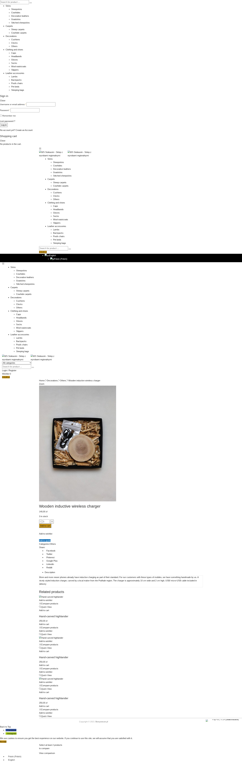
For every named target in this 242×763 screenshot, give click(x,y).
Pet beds (15, 86)
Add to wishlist (45, 534)
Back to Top (5, 727)
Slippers (15, 70)
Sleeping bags (17, 90)
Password (5, 110)
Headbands (16, 56)
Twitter (49, 554)
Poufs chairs (17, 83)
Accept (3, 741)
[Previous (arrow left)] (5, 382)
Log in (4, 125)
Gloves (14, 59)
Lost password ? (7, 121)
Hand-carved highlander (53, 616)
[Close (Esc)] (239, 3)
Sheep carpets (18, 29)
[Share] (233, 3)
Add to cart (45, 526)
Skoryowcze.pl (101, 721)
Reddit (49, 567)
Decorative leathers (20, 16)
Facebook (50, 550)
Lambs (14, 76)
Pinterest (50, 557)
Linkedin (50, 564)
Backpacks (16, 80)
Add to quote (45, 540)
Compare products (49, 603)
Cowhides (15, 12)
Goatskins (16, 19)
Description (50, 572)
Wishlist (6, 374)
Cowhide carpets (19, 33)
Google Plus (52, 561)
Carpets (9, 26)
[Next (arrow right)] (237, 382)
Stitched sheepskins (20, 22)
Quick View (46, 607)
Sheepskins (16, 9)
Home (42, 380)
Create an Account (24, 130)
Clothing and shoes (14, 49)
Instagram (12, 733)
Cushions (15, 39)
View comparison (47, 753)
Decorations (11, 36)
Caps (13, 53)
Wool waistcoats (18, 66)
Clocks (14, 43)
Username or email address (13, 104)
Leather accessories (15, 73)
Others (14, 46)
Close (2, 100)
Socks (14, 63)
